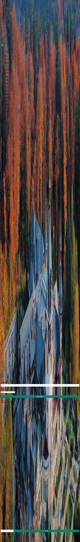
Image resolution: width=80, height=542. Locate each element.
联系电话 (3, 389)
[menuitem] (40, 52)
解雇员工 (7, 80)
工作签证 (7, 83)
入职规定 (7, 62)
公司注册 (7, 87)
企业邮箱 (3, 382)
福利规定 (7, 76)
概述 (6, 55)
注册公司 (7, 111)
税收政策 (7, 97)
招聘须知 (7, 59)
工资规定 (7, 69)
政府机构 (7, 108)
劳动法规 (7, 104)
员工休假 (7, 73)
